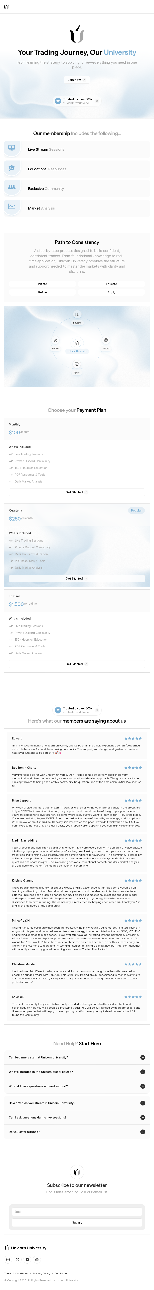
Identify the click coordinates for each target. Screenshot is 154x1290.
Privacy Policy (41, 1273)
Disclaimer (61, 1273)
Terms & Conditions (16, 1273)
